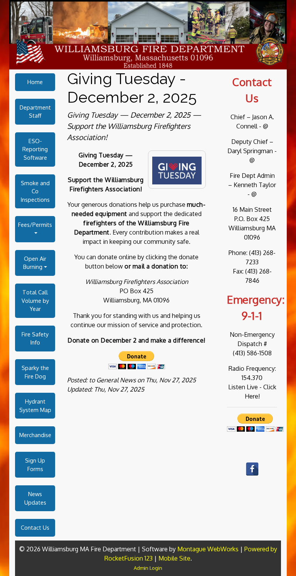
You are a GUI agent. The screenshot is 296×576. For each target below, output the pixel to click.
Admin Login (148, 568)
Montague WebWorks (208, 549)
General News (116, 380)
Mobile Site (174, 558)
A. (271, 117)
